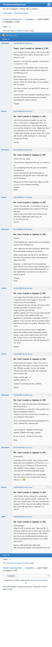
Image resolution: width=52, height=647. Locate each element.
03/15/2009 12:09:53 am (23, 395)
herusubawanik (6, 447)
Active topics (7, 13)
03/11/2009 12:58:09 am (23, 150)
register (19, 31)
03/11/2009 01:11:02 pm (23, 197)
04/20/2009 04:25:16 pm (23, 487)
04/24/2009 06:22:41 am (23, 517)
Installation (29, 19)
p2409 (3, 516)
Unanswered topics (21, 13)
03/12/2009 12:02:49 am (23, 229)
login (12, 31)
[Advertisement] (26, 619)
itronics (4, 111)
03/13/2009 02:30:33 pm (23, 354)
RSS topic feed (11, 35)
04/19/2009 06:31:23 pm (23, 447)
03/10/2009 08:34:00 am (23, 111)
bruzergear (5, 43)
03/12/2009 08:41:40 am (23, 288)
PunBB (16, 580)
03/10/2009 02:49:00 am (23, 43)
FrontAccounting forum (14, 4)
